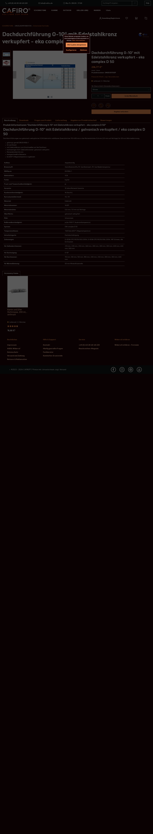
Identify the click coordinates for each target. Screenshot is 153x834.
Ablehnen (83, 50)
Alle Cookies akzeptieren (76, 45)
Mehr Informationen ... (79, 40)
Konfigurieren (71, 50)
